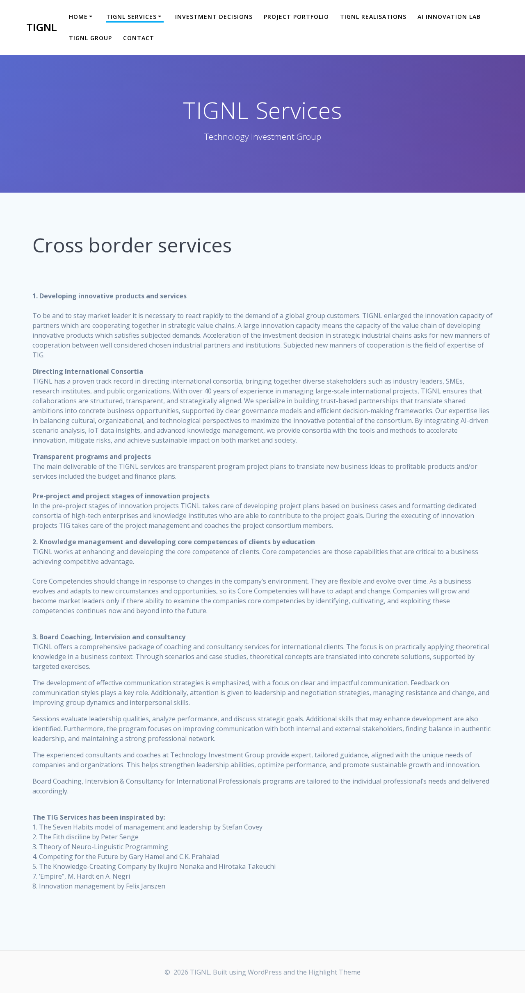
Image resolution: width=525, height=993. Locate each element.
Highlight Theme (334, 972)
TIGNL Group (90, 38)
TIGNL (41, 27)
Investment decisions (214, 16)
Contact (138, 38)
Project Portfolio (296, 16)
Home (78, 16)
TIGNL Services (131, 16)
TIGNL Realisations (373, 16)
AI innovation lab (449, 16)
